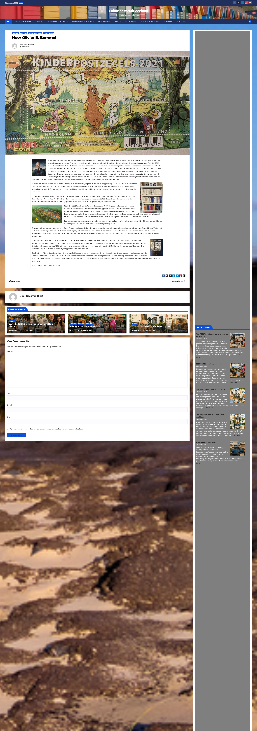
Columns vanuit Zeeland (128, 11)
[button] (246, 21)
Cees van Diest (29, 44)
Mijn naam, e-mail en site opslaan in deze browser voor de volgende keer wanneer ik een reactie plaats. (46, 429)
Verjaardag (89, 323)
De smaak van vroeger (206, 442)
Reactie (10, 351)
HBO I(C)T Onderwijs (150, 22)
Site (8, 417)
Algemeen (15, 33)
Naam (9, 393)
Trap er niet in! (177, 281)
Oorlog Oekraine (49, 33)
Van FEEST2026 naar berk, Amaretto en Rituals (32, 325)
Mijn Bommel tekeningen (83, 22)
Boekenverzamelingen (58, 22)
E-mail (10, 405)
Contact (181, 22)
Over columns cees (22, 22)
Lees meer (233, 382)
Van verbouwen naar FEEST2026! (151, 326)
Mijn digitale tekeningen (109, 22)
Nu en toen (16, 281)
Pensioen (81, 323)
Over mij (39, 22)
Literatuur (23, 33)
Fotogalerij (130, 22)
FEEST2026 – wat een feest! (86, 326)
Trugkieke (167, 22)
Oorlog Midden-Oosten (35, 33)
